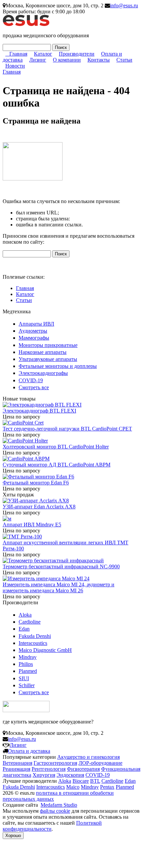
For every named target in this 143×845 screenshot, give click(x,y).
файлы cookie (55, 811)
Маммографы (34, 338)
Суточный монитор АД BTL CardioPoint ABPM (56, 464)
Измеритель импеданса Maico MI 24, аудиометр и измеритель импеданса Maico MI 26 (58, 587)
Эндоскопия (70, 775)
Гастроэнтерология (55, 763)
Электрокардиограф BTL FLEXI (39, 411)
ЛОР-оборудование (100, 763)
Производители (76, 54)
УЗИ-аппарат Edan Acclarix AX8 (39, 506)
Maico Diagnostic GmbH (45, 650)
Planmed (28, 671)
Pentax (107, 787)
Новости (15, 66)
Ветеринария (17, 763)
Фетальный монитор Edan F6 (36, 482)
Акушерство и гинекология (88, 757)
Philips (26, 664)
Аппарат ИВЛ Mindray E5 (32, 524)
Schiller (27, 685)
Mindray (28, 657)
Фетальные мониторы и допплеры (58, 366)
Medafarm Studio (59, 805)
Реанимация (16, 769)
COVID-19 (31, 380)
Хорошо (13, 835)
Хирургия (44, 775)
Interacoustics (33, 643)
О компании (67, 60)
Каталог (43, 54)
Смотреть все (34, 387)
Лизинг (37, 60)
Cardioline (30, 622)
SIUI (24, 678)
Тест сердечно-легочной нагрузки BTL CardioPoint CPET (67, 428)
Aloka (25, 615)
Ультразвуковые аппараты (48, 359)
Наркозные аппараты (43, 352)
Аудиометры (33, 331)
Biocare (80, 781)
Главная (18, 54)
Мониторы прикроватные (48, 345)
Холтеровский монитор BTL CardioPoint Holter (56, 446)
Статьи (124, 60)
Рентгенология (49, 769)
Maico (72, 787)
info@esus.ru (124, 5)
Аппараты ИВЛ (36, 324)
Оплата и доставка (29, 751)
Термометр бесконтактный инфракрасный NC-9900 (61, 566)
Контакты (98, 60)
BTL (95, 781)
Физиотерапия (83, 769)
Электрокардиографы (43, 373)
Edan (24, 629)
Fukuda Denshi (35, 636)
